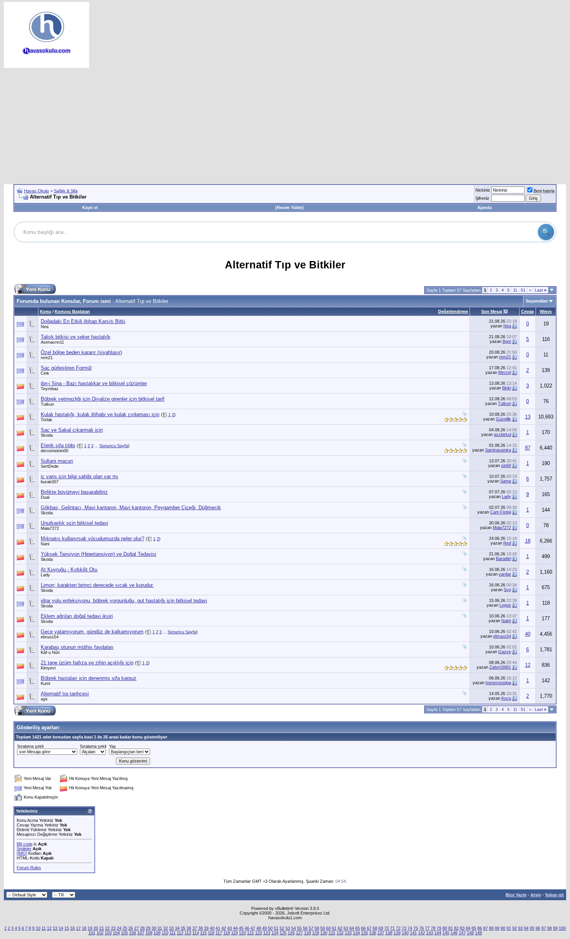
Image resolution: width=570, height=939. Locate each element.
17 (78, 928)
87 (527, 448)
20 (95, 928)
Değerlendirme (453, 311)
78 (433, 928)
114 (195, 932)
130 (323, 932)
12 (527, 665)
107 (140, 932)
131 (331, 932)
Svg (507, 589)
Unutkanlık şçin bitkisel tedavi (74, 523)
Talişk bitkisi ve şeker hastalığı (76, 337)
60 (328, 928)
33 (171, 928)
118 (226, 932)
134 (356, 932)
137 (380, 932)
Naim (506, 620)
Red (507, 543)
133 (348, 932)
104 (116, 932)
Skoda (47, 435)
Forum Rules (29, 867)
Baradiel (503, 558)
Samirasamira (498, 450)
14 (61, 928)
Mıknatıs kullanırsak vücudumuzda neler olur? (92, 538)
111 (172, 932)
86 (479, 928)
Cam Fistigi (500, 512)
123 (266, 932)
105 (124, 932)
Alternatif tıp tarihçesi (65, 694)
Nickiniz (482, 190)
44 (235, 928)
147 (462, 932)
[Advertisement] (285, 126)
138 (388, 932)
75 (415, 928)
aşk (44, 699)
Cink (45, 373)
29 (148, 928)
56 (305, 928)
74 (410, 928)
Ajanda (484, 207)
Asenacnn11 (52, 342)
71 (392, 928)
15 (66, 928)
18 (527, 541)
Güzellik (503, 419)
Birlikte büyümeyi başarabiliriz (74, 492)
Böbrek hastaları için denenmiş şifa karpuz (88, 678)
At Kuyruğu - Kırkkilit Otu (69, 569)
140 (405, 932)
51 (523, 290)
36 (189, 928)
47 (252, 928)
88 (491, 928)
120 (242, 932)
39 (206, 928)
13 (527, 417)
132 (340, 932)
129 (315, 932)
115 (203, 932)
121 (250, 932)
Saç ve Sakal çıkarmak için (72, 430)
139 (397, 932)
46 (247, 928)
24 (119, 928)
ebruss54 (50, 637)
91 (508, 928)
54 (293, 928)
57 (311, 928)
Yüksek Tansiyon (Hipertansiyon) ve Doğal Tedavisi (98, 554)
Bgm (507, 341)
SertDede (50, 466)
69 (380, 928)
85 (474, 928)
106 (132, 932)
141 (413, 932)
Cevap (527, 311)
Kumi (45, 683)
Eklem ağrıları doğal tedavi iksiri (77, 616)
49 (264, 928)
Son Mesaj (491, 311)
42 (223, 928)
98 (549, 928)
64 (351, 928)
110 (165, 932)
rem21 (47, 357)
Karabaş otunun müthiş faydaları (77, 647)
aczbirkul (502, 434)
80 (444, 928)
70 (386, 928)
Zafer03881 (500, 667)
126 (291, 932)
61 (334, 928)
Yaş (112, 746)
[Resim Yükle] (289, 207)
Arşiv (535, 894)
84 (468, 928)
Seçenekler (537, 301)
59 (322, 928)
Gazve (504, 651)
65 (357, 928)
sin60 (506, 465)
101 (91, 932)
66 (363, 928)
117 (219, 932)
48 (258, 928)
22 (107, 928)
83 (462, 928)
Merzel (504, 372)
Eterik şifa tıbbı (58, 445)
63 (346, 928)
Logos (505, 605)
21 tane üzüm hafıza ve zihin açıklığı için (87, 663)
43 (229, 928)
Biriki (506, 388)
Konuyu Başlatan (72, 311)
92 (514, 928)
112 (180, 932)
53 (287, 928)
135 (364, 932)
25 (125, 928)
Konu (45, 311)
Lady (506, 496)
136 (372, 932)
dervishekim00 (54, 450)
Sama (505, 481)
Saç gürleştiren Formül (66, 368)
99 (555, 928)
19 (90, 928)
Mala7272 (50, 528)
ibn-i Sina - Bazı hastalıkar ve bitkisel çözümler (94, 383)
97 (543, 928)
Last (540, 290)
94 (526, 928)
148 (470, 932)
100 (562, 928)
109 (157, 932)
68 (375, 928)
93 (520, 928)
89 (497, 928)
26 (130, 928)
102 (100, 932)
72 (398, 928)
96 (537, 928)
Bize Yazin (516, 894)
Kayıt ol (90, 207)
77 (427, 928)
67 (369, 928)
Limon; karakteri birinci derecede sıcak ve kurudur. (97, 585)
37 (194, 928)
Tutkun (47, 404)
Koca (506, 698)
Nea (44, 326)
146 (454, 932)
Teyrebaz (50, 388)
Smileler (24, 848)
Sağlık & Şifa (66, 190)
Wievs (546, 311)
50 (270, 928)
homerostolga (498, 682)
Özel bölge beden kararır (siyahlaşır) (81, 352)
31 (159, 928)
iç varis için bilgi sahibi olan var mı (79, 476)
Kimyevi (48, 668)
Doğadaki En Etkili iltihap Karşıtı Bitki (83, 321)
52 (282, 928)
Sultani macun (57, 461)
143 (429, 932)
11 (515, 290)
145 (445, 932)
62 (340, 928)
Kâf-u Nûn (50, 652)
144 (437, 932)
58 (316, 928)
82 (456, 928)
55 (299, 928)
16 (72, 928)
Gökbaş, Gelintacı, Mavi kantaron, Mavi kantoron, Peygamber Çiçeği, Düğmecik (131, 507)
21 (101, 928)
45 (241, 928)
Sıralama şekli (30, 746)
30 (154, 928)
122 (258, 932)
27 (136, 928)
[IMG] (22, 853)
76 (421, 928)
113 (188, 932)
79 (439, 928)
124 (274, 932)
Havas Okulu (36, 190)
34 (177, 928)
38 (200, 928)
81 (450, 928)
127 (299, 932)
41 (218, 928)
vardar (505, 574)
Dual (45, 497)
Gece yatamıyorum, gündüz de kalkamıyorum (92, 632)
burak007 (50, 481)
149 (478, 932)
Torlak (46, 419)
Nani (45, 543)
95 (532, 928)
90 (503, 928)
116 (211, 932)
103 (108, 932)
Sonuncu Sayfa (113, 445)
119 (234, 932)
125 (283, 932)
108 (148, 932)
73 (404, 928)
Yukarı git (554, 894)
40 (527, 634)
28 (142, 928)
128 (307, 932)
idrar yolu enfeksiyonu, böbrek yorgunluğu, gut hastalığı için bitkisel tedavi (124, 601)
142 (421, 932)
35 (183, 928)
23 (113, 928)
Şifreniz (482, 198)
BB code (25, 844)
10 (38, 928)
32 (165, 928)
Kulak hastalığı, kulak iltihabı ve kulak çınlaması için (100, 414)
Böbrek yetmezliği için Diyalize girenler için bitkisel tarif (102, 399)
